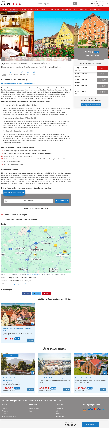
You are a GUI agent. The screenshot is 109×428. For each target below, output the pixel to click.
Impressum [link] (59, 408)
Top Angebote (14, 9)
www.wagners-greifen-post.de (18, 284)
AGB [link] (57, 411)
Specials (75, 9)
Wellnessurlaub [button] (55, 9)
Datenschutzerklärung (13, 251)
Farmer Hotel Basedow (84, 378)
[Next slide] (69, 59)
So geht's (5, 413)
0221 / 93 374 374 (55, 400)
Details (30, 340)
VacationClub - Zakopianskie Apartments (13, 379)
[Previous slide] (3, 59)
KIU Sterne (3, 65)
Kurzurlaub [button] (23, 9)
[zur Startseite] (12, 3)
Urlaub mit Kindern (33, 9)
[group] (7, 59)
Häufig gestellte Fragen (9, 416)
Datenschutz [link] (60, 416)
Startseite (5, 9)
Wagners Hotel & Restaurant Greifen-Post (17, 329)
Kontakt (4, 408)
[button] (106, 50)
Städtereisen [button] (45, 9)
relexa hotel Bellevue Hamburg (51, 378)
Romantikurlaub (66, 9)
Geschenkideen (84, 9)
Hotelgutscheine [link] (34, 408)
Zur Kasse (90, 424)
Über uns (5, 411)
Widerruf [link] (58, 413)
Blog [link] (30, 411)
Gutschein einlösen (95, 9)
